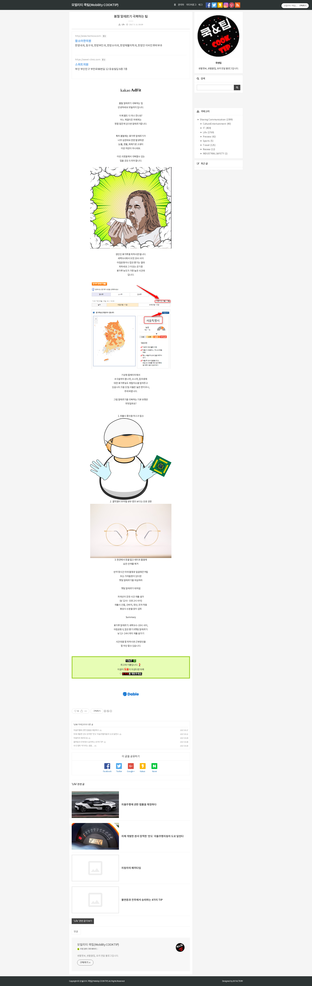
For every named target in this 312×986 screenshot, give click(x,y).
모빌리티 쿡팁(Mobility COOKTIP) (95, 5)
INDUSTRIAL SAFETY (215, 153)
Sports (207, 141)
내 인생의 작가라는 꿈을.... (83, 746)
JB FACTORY (238, 981)
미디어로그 (191, 5)
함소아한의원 (83, 41)
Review (208, 149)
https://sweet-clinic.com (87, 59)
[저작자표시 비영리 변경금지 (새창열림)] (107, 711)
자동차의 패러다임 (80, 738)
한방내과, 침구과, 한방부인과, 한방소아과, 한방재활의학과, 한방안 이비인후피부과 (118, 45)
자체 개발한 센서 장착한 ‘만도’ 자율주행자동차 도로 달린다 (96, 734)
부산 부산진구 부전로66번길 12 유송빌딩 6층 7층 (101, 69)
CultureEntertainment (216, 124)
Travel (208, 145)
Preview (209, 137)
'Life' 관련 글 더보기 (82, 921)
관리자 (181, 5)
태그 (200, 5)
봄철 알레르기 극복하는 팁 (131, 17)
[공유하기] (82, 711)
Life (123, 25)
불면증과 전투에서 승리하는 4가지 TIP (88, 742)
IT (206, 128)
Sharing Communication (216, 119)
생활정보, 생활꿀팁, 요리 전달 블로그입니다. (98, 956)
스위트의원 (82, 64)
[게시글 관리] (86, 711)
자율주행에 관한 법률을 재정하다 (86, 730)
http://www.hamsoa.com (88, 36)
